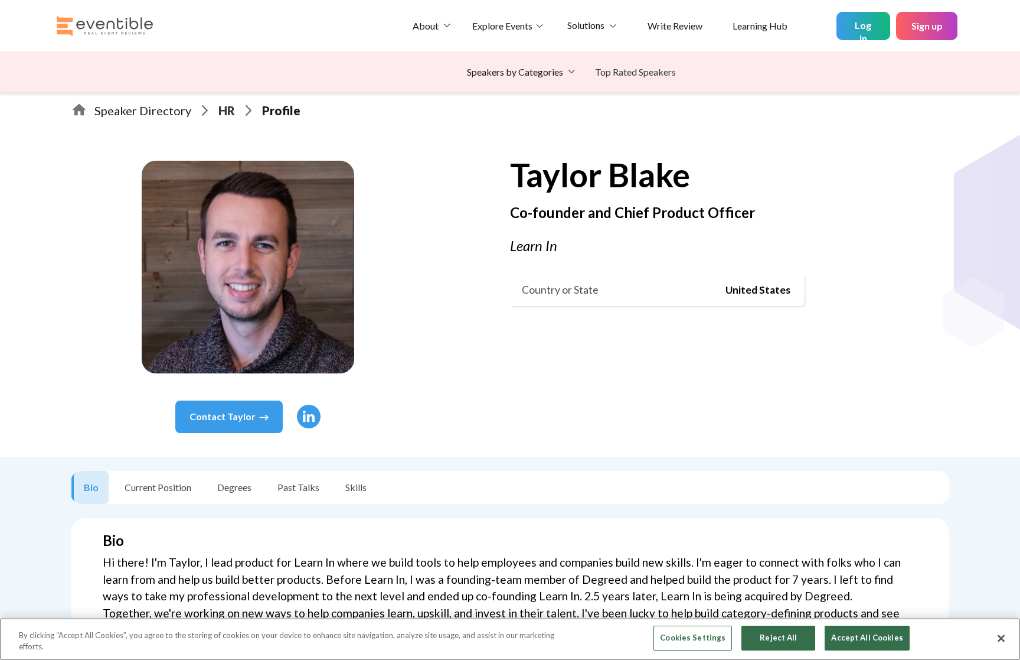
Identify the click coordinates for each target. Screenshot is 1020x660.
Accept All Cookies (867, 637)
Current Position (158, 487)
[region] (510, 639)
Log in (863, 29)
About (426, 25)
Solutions (585, 25)
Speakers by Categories (515, 71)
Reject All (778, 637)
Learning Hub (760, 25)
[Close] (1001, 638)
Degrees (234, 487)
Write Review (675, 25)
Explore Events (502, 25)
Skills (356, 487)
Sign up (927, 25)
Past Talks (298, 487)
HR (226, 110)
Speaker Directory (142, 110)
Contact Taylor (222, 416)
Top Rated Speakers (635, 71)
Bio (91, 487)
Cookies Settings (692, 637)
